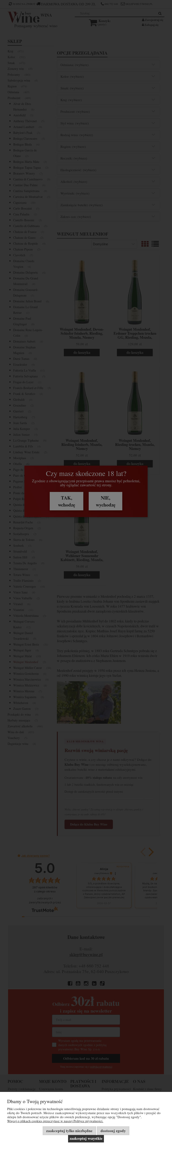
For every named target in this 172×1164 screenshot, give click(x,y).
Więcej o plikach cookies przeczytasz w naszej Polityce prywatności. (55, 1121)
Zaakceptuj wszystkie (86, 1138)
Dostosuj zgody (113, 1130)
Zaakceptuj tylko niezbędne (69, 1130)
